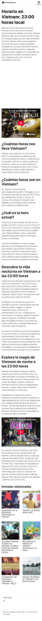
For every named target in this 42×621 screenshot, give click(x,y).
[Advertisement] (21, 85)
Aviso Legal (8, 597)
